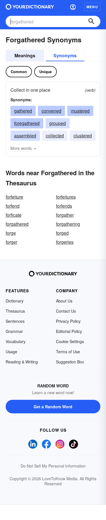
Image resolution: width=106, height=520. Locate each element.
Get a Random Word (53, 406)
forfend (13, 206)
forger (11, 242)
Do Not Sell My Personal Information (53, 466)
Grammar (14, 331)
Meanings (24, 55)
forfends (64, 206)
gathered (23, 110)
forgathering (68, 224)
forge (11, 233)
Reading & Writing (22, 362)
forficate (13, 215)
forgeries (64, 242)
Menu (92, 6)
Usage (11, 351)
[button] (73, 7)
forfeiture (14, 197)
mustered (80, 110)
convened (51, 110)
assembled (25, 135)
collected (55, 135)
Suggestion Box (70, 362)
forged (62, 233)
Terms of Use (68, 351)
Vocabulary (15, 341)
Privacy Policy (68, 321)
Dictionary (14, 301)
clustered (82, 135)
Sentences (15, 321)
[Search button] (91, 21)
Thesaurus (15, 311)
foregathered (27, 123)
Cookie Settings (70, 341)
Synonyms (65, 55)
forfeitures (66, 197)
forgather (65, 215)
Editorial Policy (69, 331)
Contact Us (66, 311)
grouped (57, 123)
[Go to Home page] (30, 6)
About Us (64, 301)
